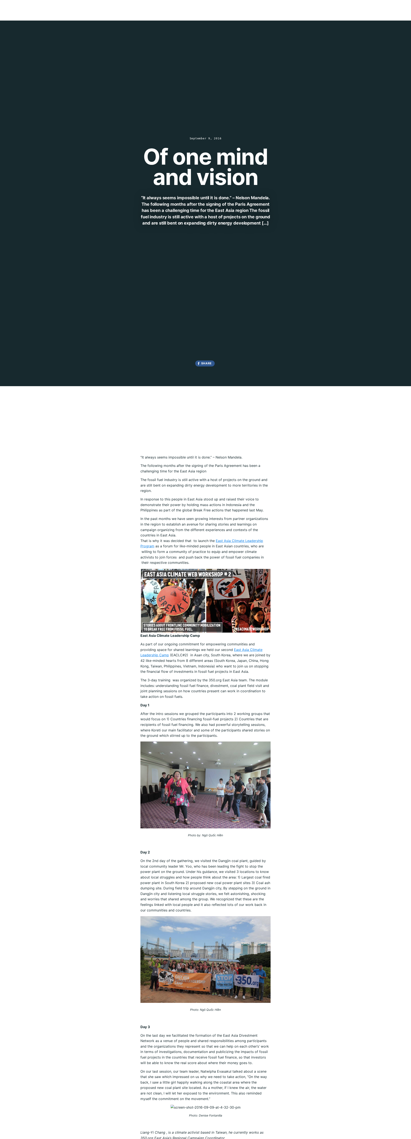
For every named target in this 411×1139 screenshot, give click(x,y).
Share (206, 363)
